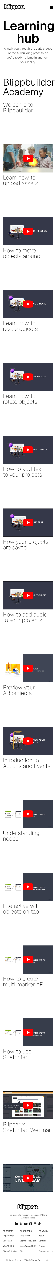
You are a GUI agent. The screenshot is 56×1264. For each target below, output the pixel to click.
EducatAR (7, 1241)
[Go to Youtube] (26, 1224)
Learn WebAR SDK (28, 1246)
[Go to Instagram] (35, 1224)
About (41, 1235)
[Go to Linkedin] (16, 1224)
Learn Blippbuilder (28, 1241)
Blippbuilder (8, 1235)
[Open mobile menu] (51, 7)
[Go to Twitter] (21, 1224)
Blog (22, 1251)
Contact (42, 1241)
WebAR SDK (8, 1246)
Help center (25, 1235)
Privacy (42, 1246)
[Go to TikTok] (39, 1224)
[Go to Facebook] (30, 1224)
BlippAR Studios (10, 1251)
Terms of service (46, 1251)
